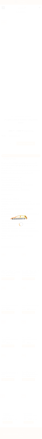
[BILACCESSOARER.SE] (19, 217)
